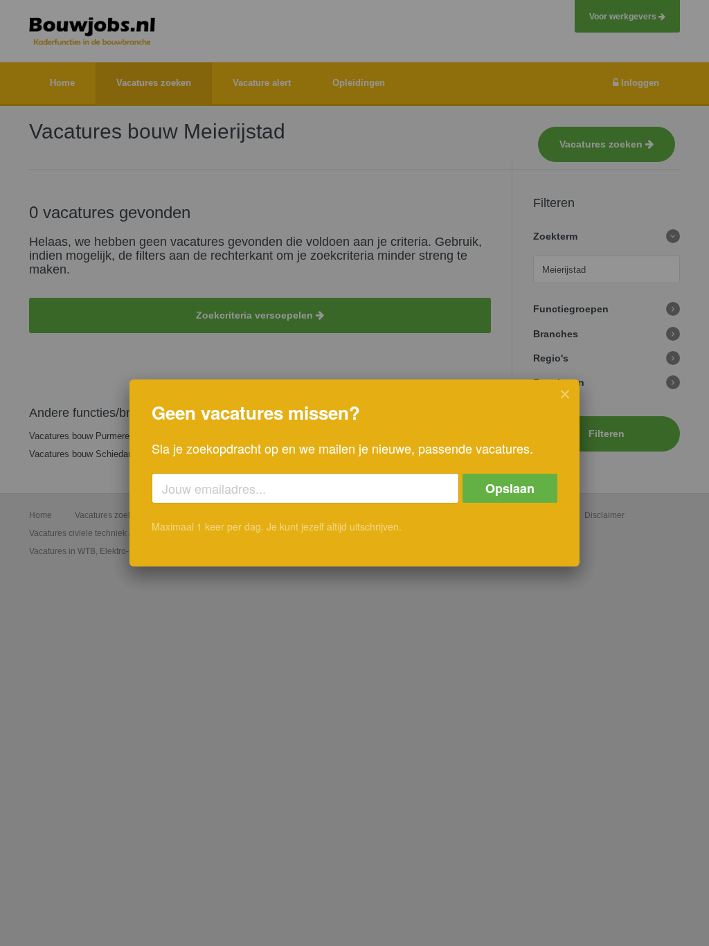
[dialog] (354, 473)
